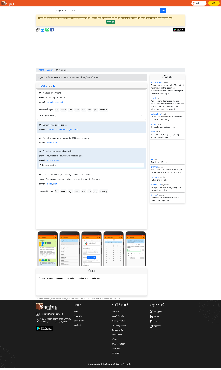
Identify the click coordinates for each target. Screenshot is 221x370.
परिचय (76, 311)
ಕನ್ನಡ (70, 109)
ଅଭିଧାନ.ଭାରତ (117, 334)
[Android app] (44, 328)
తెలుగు (63, 109)
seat (55, 184)
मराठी (84, 109)
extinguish (155, 177)
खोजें (163, 10)
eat (152, 159)
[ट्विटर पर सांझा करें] (43, 29)
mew (153, 131)
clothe (55, 142)
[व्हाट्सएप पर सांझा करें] (47, 29)
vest (58, 160)
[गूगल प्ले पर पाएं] (179, 29)
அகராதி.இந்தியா (118, 320)
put (61, 102)
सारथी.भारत (116, 353)
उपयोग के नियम (79, 320)
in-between (156, 184)
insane (154, 195)
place (56, 102)
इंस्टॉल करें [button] (91, 258)
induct (49, 184)
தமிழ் (95, 109)
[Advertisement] (110, 49)
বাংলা (89, 109)
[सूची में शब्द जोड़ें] (54, 85)
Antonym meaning (48, 115)
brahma (154, 167)
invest (42, 85)
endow (59, 129)
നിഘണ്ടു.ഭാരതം (119, 325)
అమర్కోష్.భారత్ (118, 316)
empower (51, 129)
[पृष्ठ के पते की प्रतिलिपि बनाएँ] (38, 29)
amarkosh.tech (118, 344)
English (50, 70)
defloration (156, 114)
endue (65, 129)
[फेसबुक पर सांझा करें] (52, 29)
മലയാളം (104, 109)
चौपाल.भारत (116, 348)
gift (70, 129)
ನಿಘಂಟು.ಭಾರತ (117, 330)
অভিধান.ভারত (116, 339)
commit (50, 102)
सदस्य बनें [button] (110, 22)
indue (75, 129)
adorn (49, 142)
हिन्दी (56, 109)
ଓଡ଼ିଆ (77, 109)
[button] (44, 248)
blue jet (154, 98)
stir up (154, 124)
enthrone (51, 160)
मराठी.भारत (115, 311)
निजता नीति (78, 316)
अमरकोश (41, 70)
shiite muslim (157, 82)
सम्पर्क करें (77, 325)
